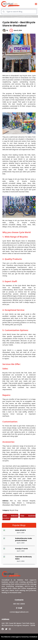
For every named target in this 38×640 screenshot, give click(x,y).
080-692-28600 (19, 604)
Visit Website (10, 516)
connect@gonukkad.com (19, 612)
